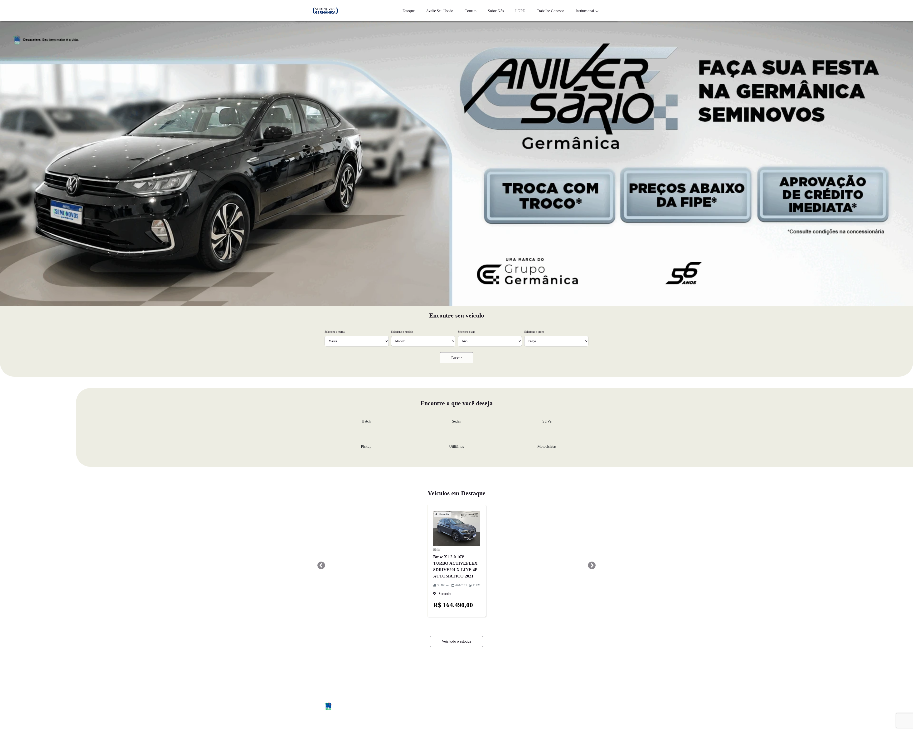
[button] (321, 565)
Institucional (585, 11)
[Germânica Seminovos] (325, 10)
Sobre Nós (496, 11)
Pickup (366, 446)
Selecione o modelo (402, 331)
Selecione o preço (534, 331)
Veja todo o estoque (456, 641)
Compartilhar (444, 514)
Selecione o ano (466, 331)
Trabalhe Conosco (550, 11)
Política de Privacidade (558, 674)
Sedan (456, 421)
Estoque (409, 11)
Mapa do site (487, 674)
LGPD (520, 11)
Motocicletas (546, 446)
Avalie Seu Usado (439, 11)
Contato (470, 11)
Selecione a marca (335, 331)
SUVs (547, 421)
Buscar (456, 358)
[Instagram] (572, 707)
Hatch (366, 421)
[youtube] (583, 707)
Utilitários (456, 446)
